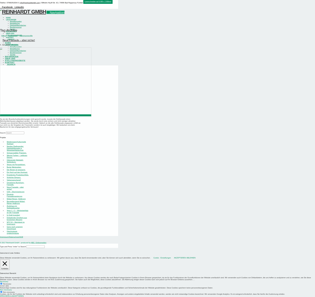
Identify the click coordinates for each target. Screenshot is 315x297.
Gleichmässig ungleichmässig (13, 232)
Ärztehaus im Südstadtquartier (13, 207)
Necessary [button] (4, 281)
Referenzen (14, 45)
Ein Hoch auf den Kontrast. (17, 172)
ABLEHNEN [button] (191, 258)
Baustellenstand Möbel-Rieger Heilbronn (16, 202)
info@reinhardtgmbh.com (30, 3)
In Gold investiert (13, 215)
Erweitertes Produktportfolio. (18, 175)
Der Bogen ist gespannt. (16, 170)
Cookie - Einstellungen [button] (162, 258)
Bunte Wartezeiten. (14, 167)
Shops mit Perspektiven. (16, 165)
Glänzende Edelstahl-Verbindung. (15, 161)
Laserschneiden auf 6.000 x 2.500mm (98, 1)
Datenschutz (14, 237)
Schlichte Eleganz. (14, 177)
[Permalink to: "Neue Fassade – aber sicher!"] (45, 115)
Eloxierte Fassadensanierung (14, 195)
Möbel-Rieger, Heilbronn (16, 199)
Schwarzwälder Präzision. (17, 153)
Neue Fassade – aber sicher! (19, 40)
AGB (21, 237)
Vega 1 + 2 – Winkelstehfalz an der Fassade (17, 211)
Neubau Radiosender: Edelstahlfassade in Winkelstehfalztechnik (15, 148)
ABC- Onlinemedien (38, 243)
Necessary (7, 284)
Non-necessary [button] (6, 290)
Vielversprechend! (14, 180)
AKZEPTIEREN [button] (180, 258)
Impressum (4, 237)
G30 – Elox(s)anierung (15, 192)
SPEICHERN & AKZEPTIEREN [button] (12, 296)
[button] (55, 12)
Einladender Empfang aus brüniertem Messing (17, 219)
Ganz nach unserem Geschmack (15, 228)
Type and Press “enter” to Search (13, 247)
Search (3, 133)
